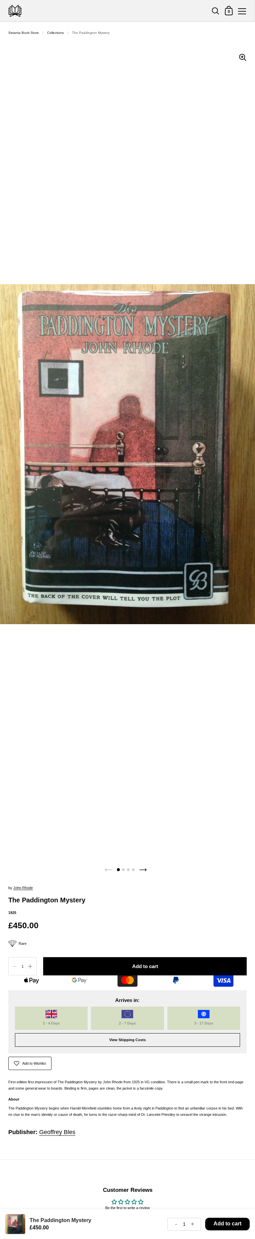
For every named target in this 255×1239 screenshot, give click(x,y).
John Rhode (23, 888)
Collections (55, 33)
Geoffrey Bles (57, 1132)
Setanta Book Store (23, 33)
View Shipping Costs (127, 1040)
